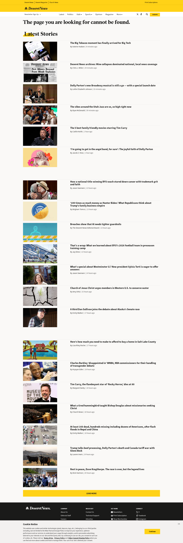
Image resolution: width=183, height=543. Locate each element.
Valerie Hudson (79, 46)
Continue (152, 531)
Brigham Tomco (79, 209)
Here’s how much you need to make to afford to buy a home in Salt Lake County (113, 341)
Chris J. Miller (78, 68)
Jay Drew (76, 252)
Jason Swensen (79, 188)
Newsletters (117, 512)
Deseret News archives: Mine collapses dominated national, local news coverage (113, 64)
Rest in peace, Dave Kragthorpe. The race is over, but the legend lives (107, 469)
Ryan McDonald (79, 110)
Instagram (142, 519)
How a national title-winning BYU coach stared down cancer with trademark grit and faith (114, 183)
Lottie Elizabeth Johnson (82, 89)
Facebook (142, 516)
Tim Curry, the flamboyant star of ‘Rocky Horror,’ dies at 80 (102, 384)
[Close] (179, 524)
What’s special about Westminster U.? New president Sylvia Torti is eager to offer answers (114, 268)
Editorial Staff (66, 516)
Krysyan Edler (78, 369)
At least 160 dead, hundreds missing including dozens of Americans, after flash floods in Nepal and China (113, 428)
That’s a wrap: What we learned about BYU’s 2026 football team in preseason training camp (112, 247)
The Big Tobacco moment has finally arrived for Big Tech (100, 43)
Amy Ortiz (76, 291)
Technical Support (92, 516)
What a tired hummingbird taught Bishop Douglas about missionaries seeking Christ (112, 407)
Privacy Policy (59, 538)
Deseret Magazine (41, 2)
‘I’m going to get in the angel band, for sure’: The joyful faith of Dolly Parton (111, 149)
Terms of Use (48, 538)
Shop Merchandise (120, 519)
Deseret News (29, 2)
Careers (63, 519)
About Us (64, 512)
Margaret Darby (79, 388)
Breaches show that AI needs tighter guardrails (95, 224)
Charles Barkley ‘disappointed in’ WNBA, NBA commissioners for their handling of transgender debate (113, 364)
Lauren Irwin (77, 454)
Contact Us (90, 512)
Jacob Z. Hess (78, 153)
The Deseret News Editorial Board (86, 228)
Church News (53, 2)
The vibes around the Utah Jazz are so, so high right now (100, 106)
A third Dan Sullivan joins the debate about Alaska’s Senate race (105, 309)
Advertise (89, 519)
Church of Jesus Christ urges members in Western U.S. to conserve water (109, 288)
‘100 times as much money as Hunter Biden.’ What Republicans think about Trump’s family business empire (110, 204)
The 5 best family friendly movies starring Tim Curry (98, 128)
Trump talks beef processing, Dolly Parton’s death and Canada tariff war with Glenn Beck (112, 449)
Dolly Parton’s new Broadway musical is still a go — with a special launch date (112, 85)
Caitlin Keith (77, 131)
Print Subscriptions (151, 2)
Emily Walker (78, 313)
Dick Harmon (78, 473)
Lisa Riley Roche (79, 345)
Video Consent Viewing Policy (79, 538)
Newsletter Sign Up (32, 14)
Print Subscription (120, 516)
